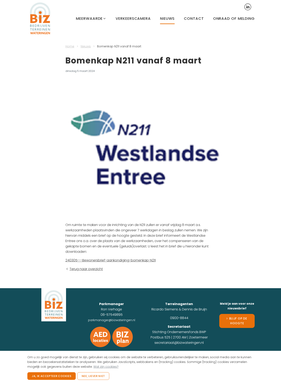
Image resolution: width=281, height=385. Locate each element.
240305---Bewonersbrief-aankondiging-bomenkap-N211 (110, 260)
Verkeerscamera (133, 18)
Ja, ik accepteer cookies (51, 376)
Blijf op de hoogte (238, 320)
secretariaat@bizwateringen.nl (179, 342)
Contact (194, 18)
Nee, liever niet (93, 376)
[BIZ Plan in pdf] (122, 336)
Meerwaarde (89, 18)
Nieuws (167, 18)
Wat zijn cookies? (105, 367)
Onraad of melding (234, 18)
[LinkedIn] (248, 6)
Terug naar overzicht (86, 269)
